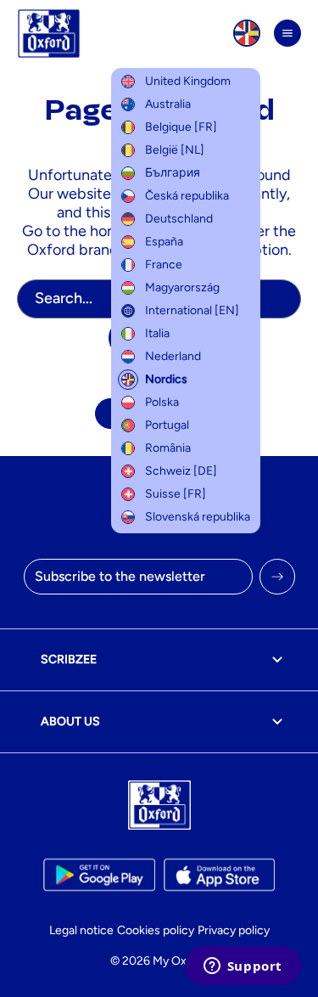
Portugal (167, 425)
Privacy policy (234, 930)
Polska (162, 402)
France (163, 264)
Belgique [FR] (181, 127)
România (168, 448)
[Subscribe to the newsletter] (277, 576)
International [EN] (192, 310)
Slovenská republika (197, 517)
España (164, 241)
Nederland (173, 356)
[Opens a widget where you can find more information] (242, 967)
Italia (157, 333)
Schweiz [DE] (181, 471)
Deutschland (179, 218)
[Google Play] (98, 875)
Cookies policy (155, 930)
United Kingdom (188, 81)
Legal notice (81, 930)
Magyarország (182, 287)
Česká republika (187, 196)
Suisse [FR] (175, 494)
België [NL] (174, 150)
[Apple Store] (219, 875)
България (172, 173)
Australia (168, 104)
